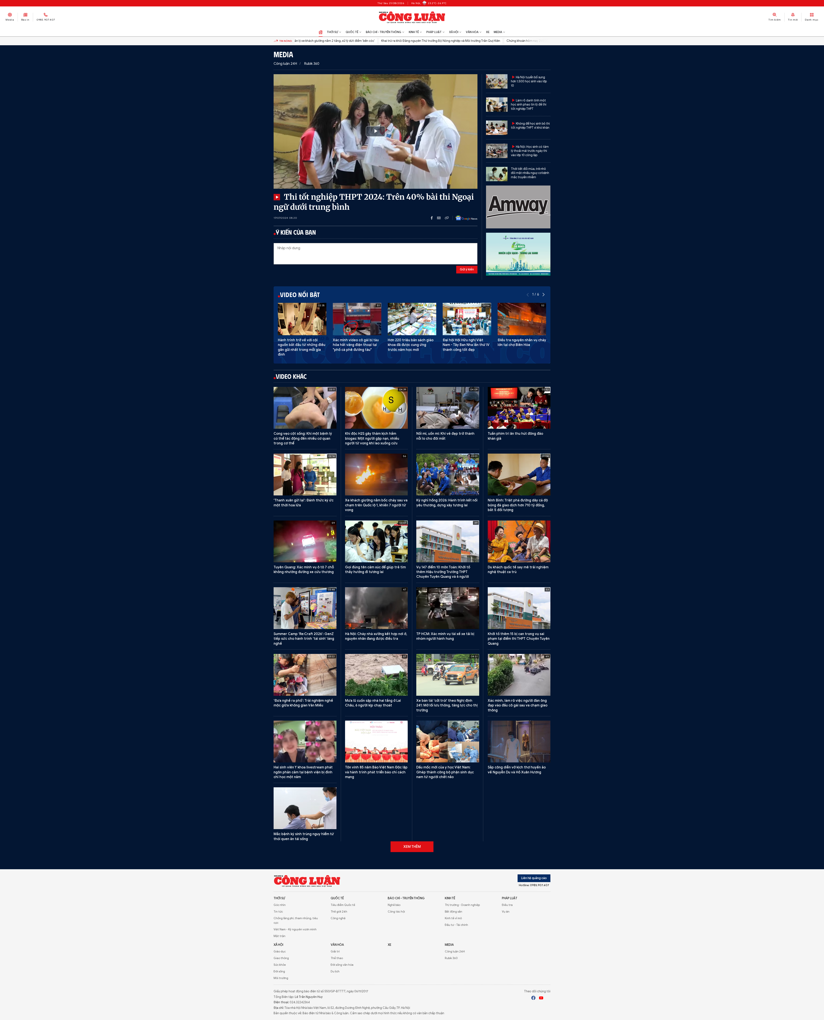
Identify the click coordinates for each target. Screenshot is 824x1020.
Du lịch (335, 971)
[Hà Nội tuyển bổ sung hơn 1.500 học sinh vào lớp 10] (496, 81)
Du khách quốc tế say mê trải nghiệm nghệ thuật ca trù (518, 569)
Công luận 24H (285, 64)
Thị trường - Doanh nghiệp (462, 905)
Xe (487, 32)
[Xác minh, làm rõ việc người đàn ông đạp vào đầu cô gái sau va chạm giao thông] (519, 675)
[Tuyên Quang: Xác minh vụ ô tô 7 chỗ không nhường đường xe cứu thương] (305, 541)
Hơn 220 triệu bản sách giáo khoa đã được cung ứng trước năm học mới (410, 345)
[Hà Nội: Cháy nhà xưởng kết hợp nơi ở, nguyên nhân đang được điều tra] (376, 608)
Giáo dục (280, 951)
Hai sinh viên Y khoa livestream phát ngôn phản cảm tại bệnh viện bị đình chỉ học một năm (303, 772)
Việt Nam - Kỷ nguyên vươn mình (295, 929)
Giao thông (281, 958)
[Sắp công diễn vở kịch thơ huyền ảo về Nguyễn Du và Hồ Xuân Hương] (519, 741)
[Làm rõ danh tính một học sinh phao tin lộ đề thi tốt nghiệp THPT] (496, 104)
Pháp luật (434, 32)
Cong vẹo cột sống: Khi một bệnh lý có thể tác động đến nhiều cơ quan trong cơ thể (303, 438)
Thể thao (337, 958)
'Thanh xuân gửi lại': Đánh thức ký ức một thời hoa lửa (303, 502)
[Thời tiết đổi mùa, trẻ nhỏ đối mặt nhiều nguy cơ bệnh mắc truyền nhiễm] (496, 174)
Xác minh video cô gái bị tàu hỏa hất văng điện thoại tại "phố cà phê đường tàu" (356, 345)
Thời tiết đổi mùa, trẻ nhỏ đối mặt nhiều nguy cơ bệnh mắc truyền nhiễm (530, 173)
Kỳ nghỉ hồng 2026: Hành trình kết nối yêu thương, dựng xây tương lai (446, 502)
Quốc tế (352, 32)
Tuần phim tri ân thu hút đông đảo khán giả (515, 436)
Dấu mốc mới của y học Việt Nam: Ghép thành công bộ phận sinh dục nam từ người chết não (445, 772)
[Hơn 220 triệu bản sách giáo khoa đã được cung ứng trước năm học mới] (412, 319)
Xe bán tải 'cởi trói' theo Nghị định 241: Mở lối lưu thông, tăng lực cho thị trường (447, 705)
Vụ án (505, 911)
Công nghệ (338, 918)
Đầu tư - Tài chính (456, 925)
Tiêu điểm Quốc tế (343, 905)
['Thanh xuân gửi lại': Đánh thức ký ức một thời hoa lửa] (305, 474)
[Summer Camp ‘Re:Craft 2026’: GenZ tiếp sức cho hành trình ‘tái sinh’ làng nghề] (305, 608)
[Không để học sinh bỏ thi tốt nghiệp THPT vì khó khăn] (496, 128)
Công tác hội (396, 911)
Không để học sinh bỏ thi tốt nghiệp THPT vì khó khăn (530, 126)
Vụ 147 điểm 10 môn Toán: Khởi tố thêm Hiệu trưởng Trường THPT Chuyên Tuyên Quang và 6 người (443, 572)
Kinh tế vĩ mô (453, 918)
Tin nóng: (285, 40)
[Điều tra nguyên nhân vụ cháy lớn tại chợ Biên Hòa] (522, 319)
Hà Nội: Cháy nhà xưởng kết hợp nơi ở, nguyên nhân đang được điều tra (376, 636)
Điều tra (507, 905)
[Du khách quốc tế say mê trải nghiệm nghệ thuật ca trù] (519, 541)
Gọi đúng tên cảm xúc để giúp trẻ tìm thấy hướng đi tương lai (375, 569)
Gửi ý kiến (467, 269)
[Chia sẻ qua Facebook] (434, 218)
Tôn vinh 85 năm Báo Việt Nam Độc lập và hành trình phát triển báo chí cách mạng (376, 772)
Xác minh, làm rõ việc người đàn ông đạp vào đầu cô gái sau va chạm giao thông (517, 705)
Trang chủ (321, 32)
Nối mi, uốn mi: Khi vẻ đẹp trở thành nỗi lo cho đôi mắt (445, 436)
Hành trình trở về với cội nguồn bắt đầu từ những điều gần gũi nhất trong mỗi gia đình (301, 347)
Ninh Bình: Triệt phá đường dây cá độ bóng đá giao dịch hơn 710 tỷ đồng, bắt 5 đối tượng (518, 505)
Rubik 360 (311, 64)
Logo (307, 880)
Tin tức (278, 911)
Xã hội (453, 32)
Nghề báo (394, 905)
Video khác (291, 376)
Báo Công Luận (412, 17)
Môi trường (281, 978)
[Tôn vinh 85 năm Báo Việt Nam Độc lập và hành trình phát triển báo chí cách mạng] (376, 741)
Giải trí (335, 951)
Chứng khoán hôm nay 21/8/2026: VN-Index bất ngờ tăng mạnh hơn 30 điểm (524, 41)
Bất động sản (453, 911)
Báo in (25, 19)
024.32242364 (300, 1002)
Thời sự (332, 32)
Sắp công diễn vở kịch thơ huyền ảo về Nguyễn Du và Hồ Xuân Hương (517, 769)
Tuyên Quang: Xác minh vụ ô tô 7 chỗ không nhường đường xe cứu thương (304, 569)
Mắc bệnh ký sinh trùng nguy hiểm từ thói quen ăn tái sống (304, 836)
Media (10, 19)
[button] (543, 294)
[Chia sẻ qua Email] (441, 218)
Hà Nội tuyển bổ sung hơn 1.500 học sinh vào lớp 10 (529, 81)
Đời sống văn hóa (342, 965)
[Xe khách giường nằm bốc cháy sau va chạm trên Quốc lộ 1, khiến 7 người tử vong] (376, 474)
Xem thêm (412, 847)
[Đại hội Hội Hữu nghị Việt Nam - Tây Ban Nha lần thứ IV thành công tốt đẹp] (467, 319)
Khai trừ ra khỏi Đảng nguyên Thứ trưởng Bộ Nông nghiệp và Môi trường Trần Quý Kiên (406, 41)
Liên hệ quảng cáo (534, 878)
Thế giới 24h (339, 911)
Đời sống (279, 971)
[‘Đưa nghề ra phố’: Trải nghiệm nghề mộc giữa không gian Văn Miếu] (305, 675)
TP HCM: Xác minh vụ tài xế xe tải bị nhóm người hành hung (445, 636)
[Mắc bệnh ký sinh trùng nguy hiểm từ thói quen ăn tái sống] (305, 808)
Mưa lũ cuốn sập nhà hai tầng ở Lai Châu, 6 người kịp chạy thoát (373, 703)
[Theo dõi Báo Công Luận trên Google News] (463, 218)
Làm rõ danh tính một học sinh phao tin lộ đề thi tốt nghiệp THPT (528, 105)
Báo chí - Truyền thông (383, 32)
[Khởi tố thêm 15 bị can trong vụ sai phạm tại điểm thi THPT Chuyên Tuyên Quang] (519, 608)
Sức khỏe (280, 965)
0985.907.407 (45, 19)
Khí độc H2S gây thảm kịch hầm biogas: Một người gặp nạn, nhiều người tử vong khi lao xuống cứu (372, 438)
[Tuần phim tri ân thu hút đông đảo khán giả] (519, 408)
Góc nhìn (280, 905)
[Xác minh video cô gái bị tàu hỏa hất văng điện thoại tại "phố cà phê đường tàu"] (357, 319)
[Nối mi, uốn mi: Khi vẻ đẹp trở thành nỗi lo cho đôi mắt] (447, 408)
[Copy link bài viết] (447, 218)
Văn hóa (472, 32)
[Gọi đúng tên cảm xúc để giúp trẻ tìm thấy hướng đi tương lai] (376, 541)
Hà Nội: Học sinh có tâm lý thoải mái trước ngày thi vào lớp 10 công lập (530, 151)
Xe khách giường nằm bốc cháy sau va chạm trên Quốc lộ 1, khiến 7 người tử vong (376, 505)
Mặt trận (279, 936)
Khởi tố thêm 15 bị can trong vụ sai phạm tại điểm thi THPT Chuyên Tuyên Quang (519, 639)
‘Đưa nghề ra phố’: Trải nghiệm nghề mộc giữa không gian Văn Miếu (303, 703)
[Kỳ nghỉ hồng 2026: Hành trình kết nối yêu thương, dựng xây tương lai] (447, 474)
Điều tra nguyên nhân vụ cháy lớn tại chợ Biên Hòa (522, 342)
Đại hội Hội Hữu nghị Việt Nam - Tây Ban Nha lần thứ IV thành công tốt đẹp (466, 345)
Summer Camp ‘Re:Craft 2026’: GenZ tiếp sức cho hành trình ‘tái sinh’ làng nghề (304, 639)
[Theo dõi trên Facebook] (533, 998)
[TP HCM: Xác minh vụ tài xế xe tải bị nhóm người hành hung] (447, 608)
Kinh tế (414, 32)
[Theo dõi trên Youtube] (541, 998)
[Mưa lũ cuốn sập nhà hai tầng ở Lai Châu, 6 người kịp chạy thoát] (376, 675)
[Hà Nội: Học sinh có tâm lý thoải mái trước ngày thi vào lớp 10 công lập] (496, 151)
